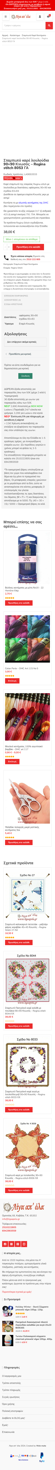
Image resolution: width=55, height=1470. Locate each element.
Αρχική (5, 35)
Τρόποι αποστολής (11, 1383)
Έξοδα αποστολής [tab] (13, 304)
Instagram (11, 1244)
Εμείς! (5, 1425)
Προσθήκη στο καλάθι (28, 247)
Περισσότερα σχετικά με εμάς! (17, 1292)
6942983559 (45, 8)
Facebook (5, 1244)
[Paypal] (41, 1457)
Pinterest (18, 1244)
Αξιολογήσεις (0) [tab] (12, 300)
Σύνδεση (25, 376)
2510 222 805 (33, 259)
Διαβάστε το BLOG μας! (13, 1418)
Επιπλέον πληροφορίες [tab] (16, 296)
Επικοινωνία (8, 1432)
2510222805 (32, 8)
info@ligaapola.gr (11, 1219)
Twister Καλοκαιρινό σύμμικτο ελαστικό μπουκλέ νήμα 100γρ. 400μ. (34, 1338)
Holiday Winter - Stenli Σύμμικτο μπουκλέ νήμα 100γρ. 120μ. (32, 1308)
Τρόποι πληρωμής (11, 1390)
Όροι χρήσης (8, 1404)
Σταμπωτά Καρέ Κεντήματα (34, 35)
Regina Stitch (17, 268)
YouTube (24, 1244)
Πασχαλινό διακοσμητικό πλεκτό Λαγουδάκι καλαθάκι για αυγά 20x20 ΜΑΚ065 (33, 1325)
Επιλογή (12, 680)
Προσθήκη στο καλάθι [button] (18, 603)
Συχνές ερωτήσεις (11, 1397)
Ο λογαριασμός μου (11, 1376)
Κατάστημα (15, 35)
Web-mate (41, 1445)
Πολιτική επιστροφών (12, 1411)
